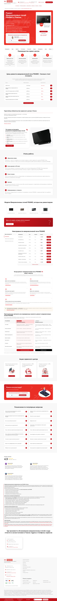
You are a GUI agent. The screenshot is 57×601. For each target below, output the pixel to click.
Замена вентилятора (46, 525)
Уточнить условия (9, 145)
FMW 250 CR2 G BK (42, 522)
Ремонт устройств (23, 5)
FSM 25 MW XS (31, 522)
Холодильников (45, 580)
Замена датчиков (40, 525)
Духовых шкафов (25, 580)
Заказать (48, 239)
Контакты (37, 5)
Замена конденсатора (10, 525)
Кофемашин (35, 580)
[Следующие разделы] (52, 49)
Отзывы (40, 5)
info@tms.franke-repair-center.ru (13, 544)
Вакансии (33, 5)
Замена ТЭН (48, 524)
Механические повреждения (9, 238)
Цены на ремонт (43, 31)
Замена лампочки (43, 524)
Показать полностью (7, 123)
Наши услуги (25, 568)
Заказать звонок (49, 2)
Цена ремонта (29, 5)
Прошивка (15, 525)
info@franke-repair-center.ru (10, 569)
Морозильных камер (36, 583)
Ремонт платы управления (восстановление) (31, 525)
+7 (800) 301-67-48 (11, 541)
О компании (17, 5)
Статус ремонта (42, 2)
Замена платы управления (21, 525)
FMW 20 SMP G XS (36, 522)
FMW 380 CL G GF (47, 522)
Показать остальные (35, 264)
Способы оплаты (25, 572)
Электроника (7, 236)
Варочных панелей (26, 583)
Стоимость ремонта (26, 559)
